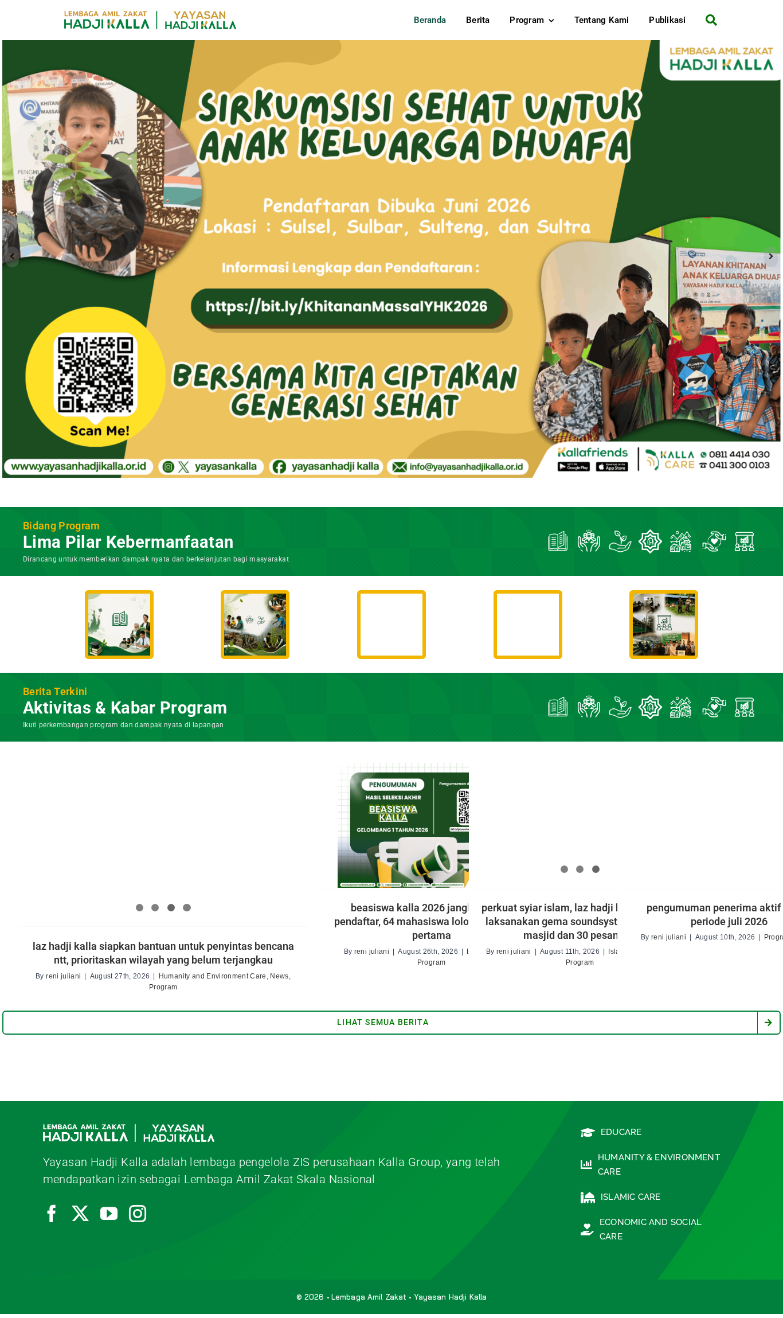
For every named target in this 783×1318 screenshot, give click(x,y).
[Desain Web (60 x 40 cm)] (391, 259)
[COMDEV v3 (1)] (528, 603)
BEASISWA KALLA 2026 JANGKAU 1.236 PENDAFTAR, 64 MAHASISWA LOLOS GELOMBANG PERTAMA (431, 925)
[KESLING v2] (255, 603)
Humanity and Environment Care (213, 980)
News (279, 980)
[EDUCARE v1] (119, 603)
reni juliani (63, 980)
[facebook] (51, 1217)
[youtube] (109, 1217)
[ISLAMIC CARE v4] (391, 603)
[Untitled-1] (664, 603)
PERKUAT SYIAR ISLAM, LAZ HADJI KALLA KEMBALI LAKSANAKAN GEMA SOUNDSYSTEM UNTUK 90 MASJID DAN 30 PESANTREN (580, 925)
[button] (12, 258)
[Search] (707, 20)
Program (163, 990)
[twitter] (80, 1217)
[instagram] (137, 1217)
